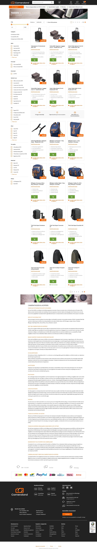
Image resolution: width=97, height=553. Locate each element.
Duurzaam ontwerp (55, 276)
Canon (62, 526)
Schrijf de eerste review (35, 49)
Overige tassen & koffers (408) (17, 39)
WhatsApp (63, 7)
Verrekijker (16, 103)
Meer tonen (14, 57)
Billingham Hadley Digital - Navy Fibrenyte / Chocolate (57, 183)
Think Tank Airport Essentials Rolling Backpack (37, 268)
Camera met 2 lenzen (19, 87)
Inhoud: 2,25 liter (35, 192)
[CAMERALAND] (20, 2)
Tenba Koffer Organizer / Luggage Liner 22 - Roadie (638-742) (38, 89)
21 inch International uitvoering (38, 52)
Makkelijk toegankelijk (74, 150)
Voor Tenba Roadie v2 (36, 148)
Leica (76, 528)
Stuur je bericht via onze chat (73, 505)
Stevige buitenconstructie (74, 97)
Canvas (16, 172)
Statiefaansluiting (18, 151)
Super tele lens (17, 101)
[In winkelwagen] (34, 59)
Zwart (16, 128)
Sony (62, 530)
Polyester (16, 169)
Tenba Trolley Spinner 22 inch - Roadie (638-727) (57, 89)
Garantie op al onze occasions (57, 114)
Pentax (76, 526)
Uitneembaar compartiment (56, 148)
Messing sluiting (73, 189)
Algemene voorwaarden (40, 546)
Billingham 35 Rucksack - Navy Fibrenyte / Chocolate (57, 141)
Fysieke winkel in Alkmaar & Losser (76, 7)
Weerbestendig (72, 151)
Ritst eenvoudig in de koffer (56, 56)
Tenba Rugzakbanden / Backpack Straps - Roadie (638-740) (38, 141)
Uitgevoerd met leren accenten (57, 150)
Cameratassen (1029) (15, 34)
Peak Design (17, 52)
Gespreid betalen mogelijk (53, 7)
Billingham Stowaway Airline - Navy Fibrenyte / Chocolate (38, 183)
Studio (16, 98)
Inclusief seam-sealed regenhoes (57, 234)
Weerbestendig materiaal (56, 146)
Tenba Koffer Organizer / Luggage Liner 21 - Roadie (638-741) (57, 46)
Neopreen (16, 165)
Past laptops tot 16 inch (74, 234)
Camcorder (16, 83)
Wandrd (16, 46)
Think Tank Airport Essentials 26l (75, 225)
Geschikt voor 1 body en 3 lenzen (57, 275)
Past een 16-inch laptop (37, 233)
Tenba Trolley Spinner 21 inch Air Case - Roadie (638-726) (75, 46)
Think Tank (17, 48)
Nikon (62, 528)
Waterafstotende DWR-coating (76, 236)
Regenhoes (17, 156)
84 (83, 22)
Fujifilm (62, 532)
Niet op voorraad (18, 66)
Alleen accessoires (18, 80)
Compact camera (18, 92)
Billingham (17, 50)
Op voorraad (17, 64)
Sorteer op (32, 22)
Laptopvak (17, 149)
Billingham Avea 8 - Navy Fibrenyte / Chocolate (74, 141)
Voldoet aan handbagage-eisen (38, 234)
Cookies (59, 546)
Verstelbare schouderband (37, 190)
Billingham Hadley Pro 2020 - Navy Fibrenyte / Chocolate (75, 183)
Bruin (15, 133)
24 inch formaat (73, 96)
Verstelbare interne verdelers (37, 56)
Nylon (16, 163)
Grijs (15, 131)
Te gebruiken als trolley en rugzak (38, 273)
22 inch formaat (54, 94)
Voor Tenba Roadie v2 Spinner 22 (38, 94)
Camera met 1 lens (18, 85)
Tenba (16, 55)
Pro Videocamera (18, 94)
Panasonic (63, 534)
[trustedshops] (59, 3)
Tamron (76, 534)
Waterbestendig (54, 189)
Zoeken (51, 2)
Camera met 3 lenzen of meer (21, 89)
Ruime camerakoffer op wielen (75, 94)
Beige (15, 137)
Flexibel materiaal (54, 192)
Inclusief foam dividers (55, 273)
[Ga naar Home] (11, 15)
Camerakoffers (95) (14, 36)
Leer (15, 167)
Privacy (51, 546)
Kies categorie (15, 7)
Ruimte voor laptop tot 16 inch (38, 275)
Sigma (76, 532)
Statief (16, 96)
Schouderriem (17, 147)
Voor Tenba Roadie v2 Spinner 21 (57, 52)
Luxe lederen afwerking (74, 190)
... (80, 291)
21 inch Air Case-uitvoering (75, 52)
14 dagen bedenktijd (39, 114)
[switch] (92, 531)
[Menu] (95, 522)
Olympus (63, 536)
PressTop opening (54, 190)
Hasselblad (77, 530)
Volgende (85, 22)
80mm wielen (35, 276)
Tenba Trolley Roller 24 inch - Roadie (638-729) (75, 89)
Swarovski (77, 536)
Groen (15, 135)
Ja (15, 73)
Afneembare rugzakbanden (37, 146)
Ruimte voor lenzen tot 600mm (38, 231)
